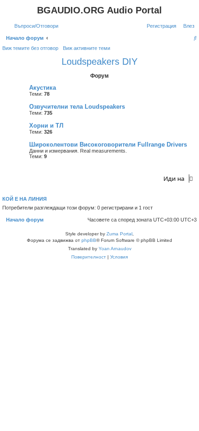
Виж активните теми (86, 48)
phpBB (88, 240)
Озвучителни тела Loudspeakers (77, 106)
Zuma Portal (119, 233)
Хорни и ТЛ (46, 125)
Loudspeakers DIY (99, 61)
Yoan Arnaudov (115, 248)
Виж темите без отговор (30, 48)
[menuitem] (34, 25)
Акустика (42, 87)
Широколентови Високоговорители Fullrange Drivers (108, 144)
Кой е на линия (24, 199)
